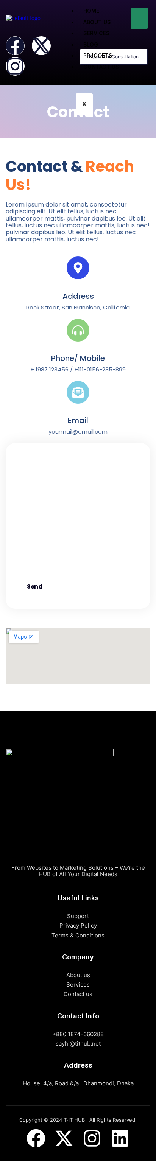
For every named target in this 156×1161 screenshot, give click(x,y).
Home (91, 11)
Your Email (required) (42, 498)
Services (96, 33)
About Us (97, 22)
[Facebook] (15, 45)
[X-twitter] (41, 45)
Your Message (32, 530)
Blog (90, 44)
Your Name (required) (43, 465)
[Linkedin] (120, 1138)
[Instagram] (15, 66)
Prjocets (97, 55)
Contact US (101, 67)
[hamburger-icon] (139, 18)
